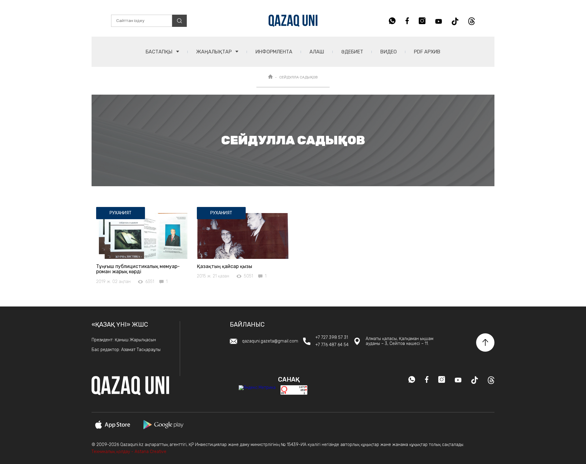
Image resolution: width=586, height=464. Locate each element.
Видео (388, 52)
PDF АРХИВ (427, 52)
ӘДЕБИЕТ (352, 52)
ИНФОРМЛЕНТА (273, 52)
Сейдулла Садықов (298, 77)
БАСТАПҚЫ (160, 52)
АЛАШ (316, 52)
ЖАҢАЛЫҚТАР (214, 52)
